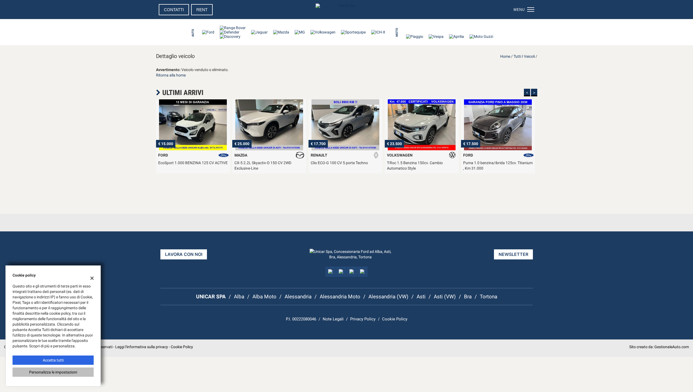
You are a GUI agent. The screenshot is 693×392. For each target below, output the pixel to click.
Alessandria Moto (340, 296)
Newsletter (513, 254)
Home (505, 56)
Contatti (174, 9)
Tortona (488, 296)
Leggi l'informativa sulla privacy (141, 347)
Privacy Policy (362, 319)
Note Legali (333, 319)
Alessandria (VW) (388, 296)
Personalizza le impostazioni (53, 372)
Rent (201, 9)
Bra (468, 296)
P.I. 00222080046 (301, 319)
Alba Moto (264, 296)
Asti (421, 296)
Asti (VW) (445, 296)
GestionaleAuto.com (671, 347)
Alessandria (298, 296)
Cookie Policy (394, 319)
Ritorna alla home (171, 75)
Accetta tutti (53, 360)
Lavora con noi (183, 254)
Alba (239, 296)
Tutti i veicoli (524, 56)
